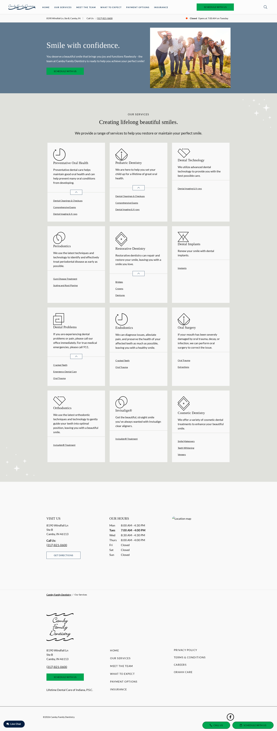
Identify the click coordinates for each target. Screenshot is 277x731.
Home (46, 7)
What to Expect (111, 7)
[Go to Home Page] (21, 7)
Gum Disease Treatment (65, 278)
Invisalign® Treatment (64, 445)
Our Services (63, 7)
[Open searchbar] (265, 7)
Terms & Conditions (190, 657)
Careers (180, 664)
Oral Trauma (59, 378)
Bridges (119, 282)
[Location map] (201, 547)
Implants (182, 268)
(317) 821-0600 (105, 18)
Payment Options (137, 7)
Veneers (182, 454)
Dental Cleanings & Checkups (68, 200)
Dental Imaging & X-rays (65, 213)
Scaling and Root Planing (65, 285)
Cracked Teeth (60, 365)
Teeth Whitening (186, 447)
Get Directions (63, 555)
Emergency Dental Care (65, 371)
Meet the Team (86, 7)
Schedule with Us (215, 7)
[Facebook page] (230, 717)
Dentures (120, 295)
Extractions (183, 367)
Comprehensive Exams (64, 207)
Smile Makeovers (186, 441)
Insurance (161, 7)
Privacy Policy (185, 650)
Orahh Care (183, 672)
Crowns (119, 288)
